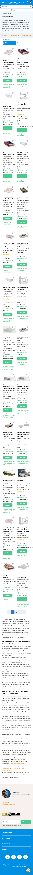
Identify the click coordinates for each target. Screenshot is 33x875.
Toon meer (25, 31)
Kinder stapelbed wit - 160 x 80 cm (23, 104)
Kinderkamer (7, 14)
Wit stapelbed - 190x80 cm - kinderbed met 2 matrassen (22, 290)
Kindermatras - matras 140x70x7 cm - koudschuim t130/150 (9, 387)
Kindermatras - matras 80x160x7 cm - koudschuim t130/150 (23, 387)
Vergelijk (7, 72)
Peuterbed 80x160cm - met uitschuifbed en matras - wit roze (9, 61)
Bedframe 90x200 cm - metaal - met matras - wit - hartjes (9, 105)
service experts (17, 723)
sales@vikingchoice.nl (9, 804)
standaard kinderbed (17, 764)
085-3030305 (6, 802)
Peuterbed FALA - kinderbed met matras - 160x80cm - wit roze (9, 246)
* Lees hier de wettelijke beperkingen (11, 825)
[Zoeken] (30, 7)
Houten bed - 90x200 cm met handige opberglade (8, 435)
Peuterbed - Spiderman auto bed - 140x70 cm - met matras (9, 153)
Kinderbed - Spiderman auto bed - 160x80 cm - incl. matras (23, 61)
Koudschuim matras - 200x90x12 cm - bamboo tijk (22, 576)
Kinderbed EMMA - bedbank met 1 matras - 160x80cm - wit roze (9, 200)
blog (24, 775)
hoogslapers (5, 766)
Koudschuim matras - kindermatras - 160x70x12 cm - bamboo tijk (8, 340)
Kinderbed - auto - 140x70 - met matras (9, 575)
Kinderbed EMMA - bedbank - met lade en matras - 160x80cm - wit (9, 530)
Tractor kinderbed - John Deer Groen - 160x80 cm (9, 482)
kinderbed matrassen (13, 768)
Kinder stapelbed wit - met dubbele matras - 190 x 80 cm (23, 530)
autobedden (23, 766)
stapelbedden (14, 766)
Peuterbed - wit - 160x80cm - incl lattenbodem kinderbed (23, 153)
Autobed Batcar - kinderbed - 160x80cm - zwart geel (23, 199)
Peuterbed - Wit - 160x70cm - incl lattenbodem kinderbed (9, 290)
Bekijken (7, 80)
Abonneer (26, 822)
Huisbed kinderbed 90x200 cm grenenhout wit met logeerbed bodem (23, 483)
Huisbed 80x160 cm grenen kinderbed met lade (23, 434)
